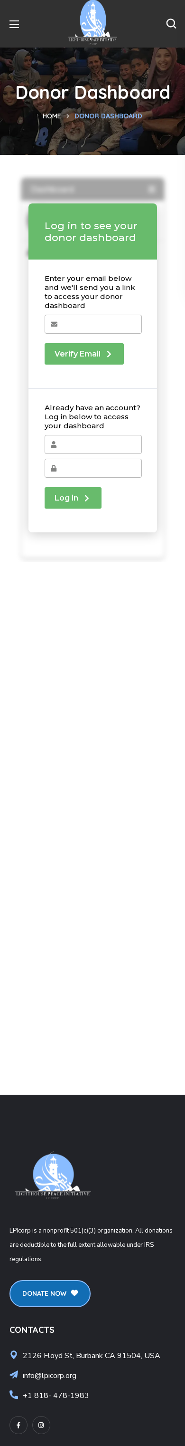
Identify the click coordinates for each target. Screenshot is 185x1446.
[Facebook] (18, 1425)
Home (52, 116)
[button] (171, 24)
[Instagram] (41, 1425)
